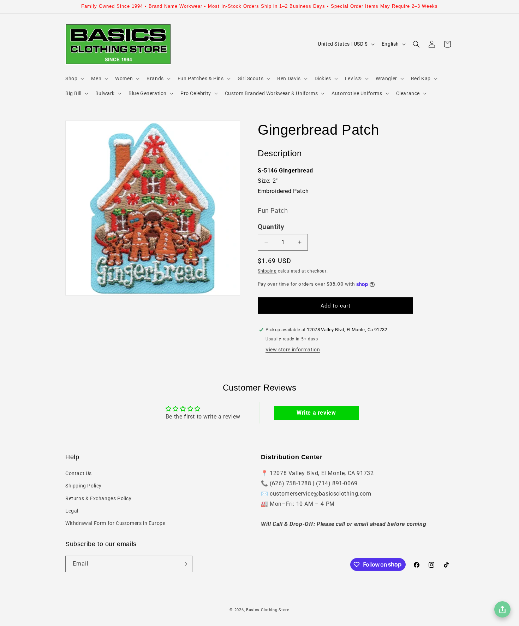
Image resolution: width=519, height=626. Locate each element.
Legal (71, 511)
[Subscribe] (184, 564)
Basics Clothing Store (268, 610)
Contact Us (78, 473)
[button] (74, 78)
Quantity (271, 227)
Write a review (316, 412)
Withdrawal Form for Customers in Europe (115, 523)
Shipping (267, 271)
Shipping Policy (83, 485)
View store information (293, 349)
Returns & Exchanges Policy (98, 498)
